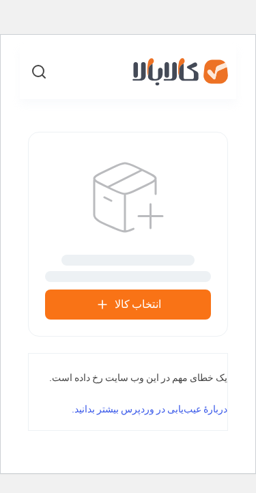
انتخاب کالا (138, 304)
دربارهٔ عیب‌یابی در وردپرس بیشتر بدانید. (149, 409)
